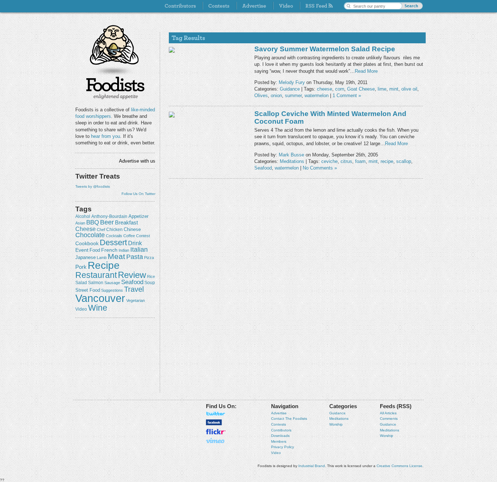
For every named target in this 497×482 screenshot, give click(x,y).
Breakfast (126, 222)
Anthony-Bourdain (109, 216)
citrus (346, 161)
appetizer (138, 216)
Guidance (290, 89)
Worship (336, 424)
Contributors (281, 430)
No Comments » (320, 168)
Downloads (280, 436)
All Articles (388, 413)
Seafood (132, 282)
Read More (366, 71)
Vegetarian (135, 300)
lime (382, 89)
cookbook (87, 243)
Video (276, 453)
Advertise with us (137, 161)
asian (80, 223)
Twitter (216, 413)
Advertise (279, 413)
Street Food (87, 290)
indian (124, 250)
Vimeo (216, 440)
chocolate (90, 235)
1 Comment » (347, 95)
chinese (132, 229)
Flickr (216, 431)
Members (278, 441)
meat (116, 256)
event (81, 250)
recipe (104, 265)
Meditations (292, 161)
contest (143, 236)
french (109, 250)
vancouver (100, 298)
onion (276, 95)
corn (339, 89)
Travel (134, 289)
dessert (113, 242)
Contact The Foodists (289, 419)
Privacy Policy (282, 447)
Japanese (85, 257)
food (95, 250)
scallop (403, 161)
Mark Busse (291, 155)
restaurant (96, 275)
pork (81, 267)
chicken (114, 229)
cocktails (114, 236)
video (81, 309)
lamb (102, 257)
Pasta (134, 256)
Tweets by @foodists (92, 186)
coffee (129, 236)
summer (293, 95)
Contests (278, 424)
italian (139, 249)
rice (151, 276)
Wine (97, 307)
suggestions (112, 290)
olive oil (409, 89)
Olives (261, 95)
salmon (95, 282)
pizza (149, 257)
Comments (389, 419)
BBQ (92, 222)
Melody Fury (292, 82)
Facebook (214, 422)
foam (360, 161)
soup (149, 282)
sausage (112, 282)
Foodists (115, 87)
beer (107, 222)
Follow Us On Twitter (138, 194)
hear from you (105, 136)
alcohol (82, 216)
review (132, 275)
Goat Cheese (361, 89)
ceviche (329, 161)
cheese (85, 229)
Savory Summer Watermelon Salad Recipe (324, 49)
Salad (81, 282)
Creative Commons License (399, 466)
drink (135, 243)
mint (393, 89)
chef (101, 229)
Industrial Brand (311, 466)
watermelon (317, 95)
